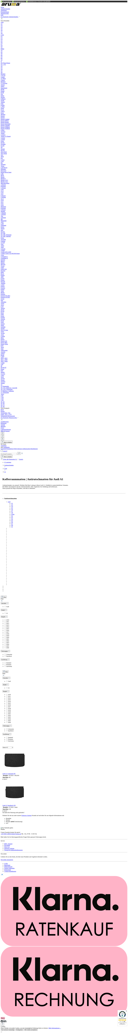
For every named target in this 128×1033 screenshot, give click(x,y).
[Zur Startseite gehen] (11, 5)
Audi (9, 502)
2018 (7, 634)
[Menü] (2, 433)
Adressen (19, 449)
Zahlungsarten (26, 449)
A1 (12, 503)
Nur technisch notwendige (7, 1029)
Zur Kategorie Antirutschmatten (9, 17)
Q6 (12, 522)
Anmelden (3, 445)
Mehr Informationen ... (55, 1028)
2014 (7, 627)
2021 (7, 639)
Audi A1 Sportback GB (8, 805)
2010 (7, 620)
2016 (7, 630)
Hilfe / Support (8, 844)
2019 (7, 635)
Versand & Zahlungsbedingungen (13, 850)
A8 (12, 512)
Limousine (9, 654)
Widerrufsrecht (8, 866)
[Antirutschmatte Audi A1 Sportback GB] (14, 804)
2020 (7, 637)
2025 (7, 646)
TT (12, 527)
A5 (12, 508)
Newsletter (7, 845)
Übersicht (3, 449)
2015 (7, 628)
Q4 (12, 519)
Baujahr (3, 616)
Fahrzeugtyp (4, 651)
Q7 (12, 523)
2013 (7, 625)
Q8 (12, 525)
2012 (7, 623)
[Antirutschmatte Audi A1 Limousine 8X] (14, 772)
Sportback (9, 656)
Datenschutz (7, 870)
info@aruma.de (17, 834)
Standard (8, 663)
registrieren (6, 447)
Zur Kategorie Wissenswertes (9, 417)
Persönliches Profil (11, 449)
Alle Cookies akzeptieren (30, 1029)
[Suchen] (2, 436)
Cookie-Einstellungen (10, 871)
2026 (7, 647)
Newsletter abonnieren (7, 859)
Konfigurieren (19, 1029)
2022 (7, 641)
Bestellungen (34, 449)
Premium (8, 664)
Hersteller (4, 603)
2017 (7, 632)
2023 (7, 642)
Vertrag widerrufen (9, 868)
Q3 (12, 517)
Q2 (12, 516)
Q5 (12, 520)
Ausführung (4, 659)
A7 (12, 511)
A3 (12, 505)
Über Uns (7, 847)
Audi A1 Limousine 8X (8, 773)
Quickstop (9, 666)
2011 (7, 621)
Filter (4, 597)
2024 (7, 644)
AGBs (6, 863)
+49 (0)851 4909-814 (7, 834)
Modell (3, 610)
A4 (12, 506)
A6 (12, 509)
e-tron (12, 514)
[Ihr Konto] (2, 439)
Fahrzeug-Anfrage (26, 815)
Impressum (7, 865)
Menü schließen (8, 442)
